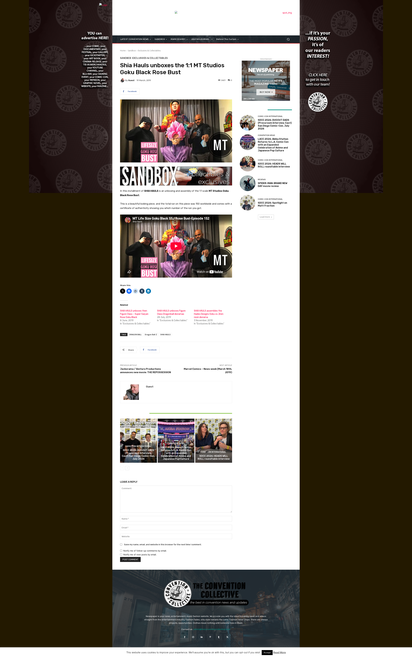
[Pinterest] (210, 637)
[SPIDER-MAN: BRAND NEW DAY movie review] (247, 183)
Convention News (175, 443)
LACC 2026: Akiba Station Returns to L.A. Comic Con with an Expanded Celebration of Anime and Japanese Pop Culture (176, 453)
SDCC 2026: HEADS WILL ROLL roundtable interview (214, 457)
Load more (265, 217)
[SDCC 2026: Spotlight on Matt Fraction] (247, 203)
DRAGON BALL (135, 334)
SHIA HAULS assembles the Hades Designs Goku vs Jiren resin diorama (208, 314)
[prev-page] (122, 468)
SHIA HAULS (165, 334)
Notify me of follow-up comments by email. (145, 550)
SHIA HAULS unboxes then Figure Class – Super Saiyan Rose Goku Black (134, 314)
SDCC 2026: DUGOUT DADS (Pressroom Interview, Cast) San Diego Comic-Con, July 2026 (138, 454)
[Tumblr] (219, 637)
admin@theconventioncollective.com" (212, 629)
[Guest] (122, 80)
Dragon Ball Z (151, 334)
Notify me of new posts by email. (140, 554)
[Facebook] (184, 637)
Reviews (262, 179)
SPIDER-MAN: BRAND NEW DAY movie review (272, 185)
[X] (227, 637)
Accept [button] (267, 652)
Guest (131, 80)
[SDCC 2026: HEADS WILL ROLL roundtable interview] (213, 441)
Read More (279, 652)
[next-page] (127, 468)
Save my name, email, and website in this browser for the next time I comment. (162, 544)
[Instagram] (193, 637)
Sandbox (132, 50)
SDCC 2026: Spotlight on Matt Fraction (272, 204)
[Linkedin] (202, 637)
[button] (288, 39)
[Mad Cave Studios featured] (233, 18)
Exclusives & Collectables (149, 50)
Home (123, 50)
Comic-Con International (138, 446)
